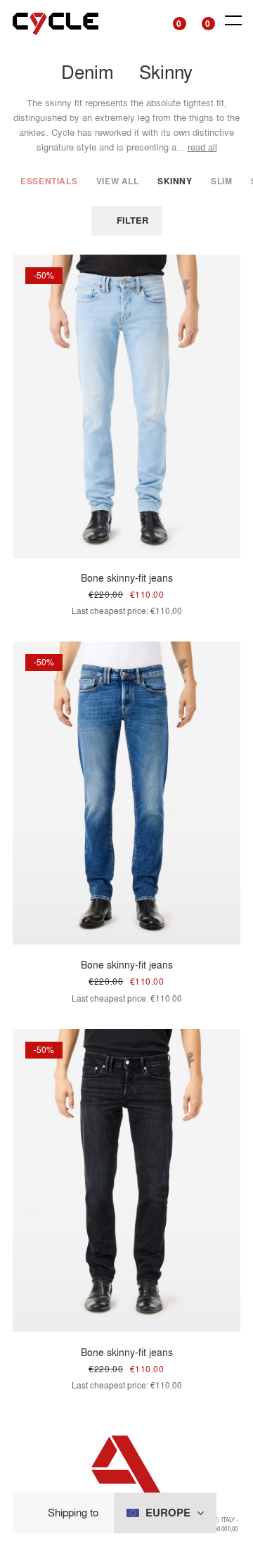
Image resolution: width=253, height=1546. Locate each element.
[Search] (145, 20)
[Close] (34, 1513)
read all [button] (202, 147)
